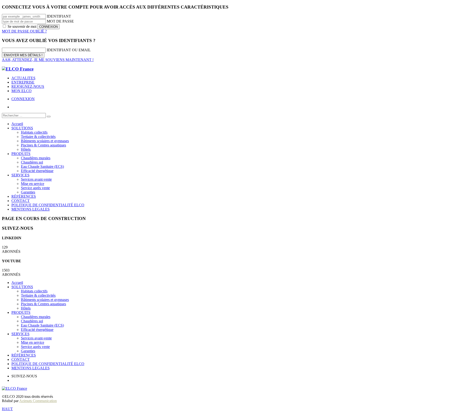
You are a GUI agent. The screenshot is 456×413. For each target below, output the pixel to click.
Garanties (28, 351)
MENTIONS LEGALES (30, 368)
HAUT (7, 409)
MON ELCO (21, 91)
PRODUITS (20, 312)
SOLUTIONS (22, 287)
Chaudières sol (32, 321)
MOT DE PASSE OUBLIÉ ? (24, 31)
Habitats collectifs (34, 291)
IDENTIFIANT (59, 16)
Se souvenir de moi (22, 26)
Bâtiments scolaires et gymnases (45, 300)
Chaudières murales (35, 317)
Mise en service (32, 342)
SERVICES (20, 334)
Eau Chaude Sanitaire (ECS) (42, 325)
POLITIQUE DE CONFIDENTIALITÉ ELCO (47, 364)
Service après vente (35, 347)
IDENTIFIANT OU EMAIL (69, 50)
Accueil (17, 283)
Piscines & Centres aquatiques (43, 304)
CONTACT (20, 359)
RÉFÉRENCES (23, 355)
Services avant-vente (36, 338)
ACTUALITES (23, 78)
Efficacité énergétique (37, 330)
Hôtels (26, 308)
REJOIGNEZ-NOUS (27, 86)
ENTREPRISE (22, 82)
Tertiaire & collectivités (38, 295)
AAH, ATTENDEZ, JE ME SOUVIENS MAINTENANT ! (48, 60)
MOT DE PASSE (60, 21)
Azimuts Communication (38, 401)
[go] (49, 116)
